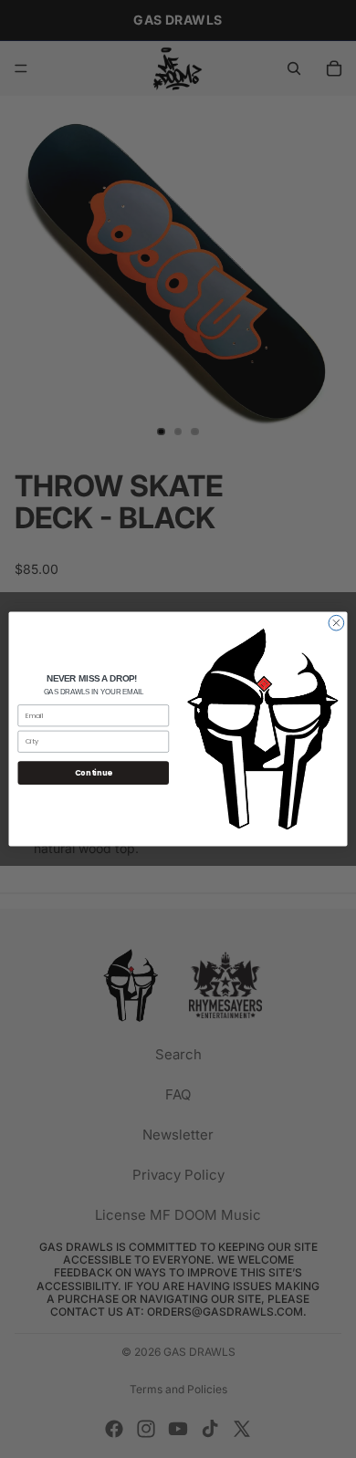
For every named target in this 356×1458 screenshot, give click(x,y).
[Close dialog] (336, 622)
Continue (93, 772)
